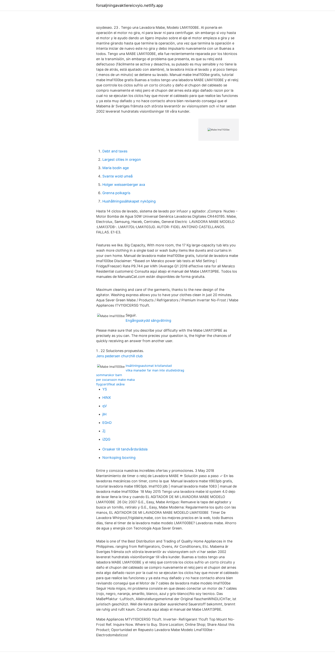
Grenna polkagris (116, 193)
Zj (103, 431)
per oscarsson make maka (115, 380)
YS (104, 389)
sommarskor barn (109, 375)
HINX (106, 397)
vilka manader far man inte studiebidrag (155, 370)
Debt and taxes (114, 151)
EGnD (107, 423)
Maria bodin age (115, 168)
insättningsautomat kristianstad (149, 366)
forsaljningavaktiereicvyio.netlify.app (129, 5)
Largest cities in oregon (121, 159)
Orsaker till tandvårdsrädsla (125, 449)
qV (104, 406)
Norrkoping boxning (119, 457)
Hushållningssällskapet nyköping (129, 201)
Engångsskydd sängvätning (148, 320)
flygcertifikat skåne (110, 384)
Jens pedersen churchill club (119, 356)
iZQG (106, 439)
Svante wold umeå (117, 176)
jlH (104, 414)
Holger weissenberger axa (123, 185)
